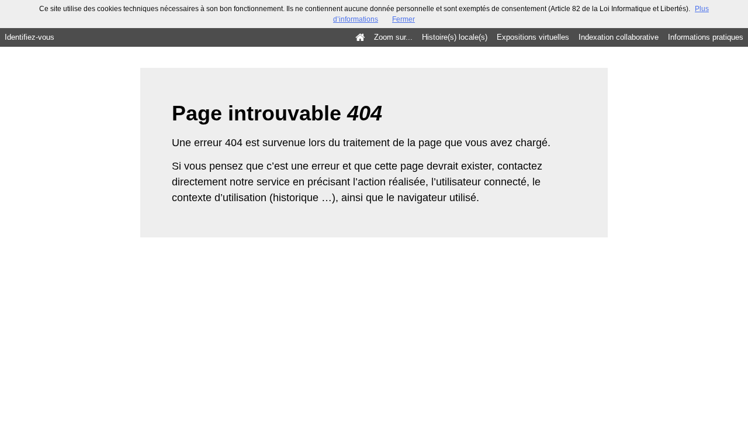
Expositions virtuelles (533, 37)
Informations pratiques (705, 37)
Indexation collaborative (619, 37)
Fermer (403, 19)
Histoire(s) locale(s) (454, 37)
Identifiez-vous (29, 37)
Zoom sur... (393, 37)
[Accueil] (360, 37)
